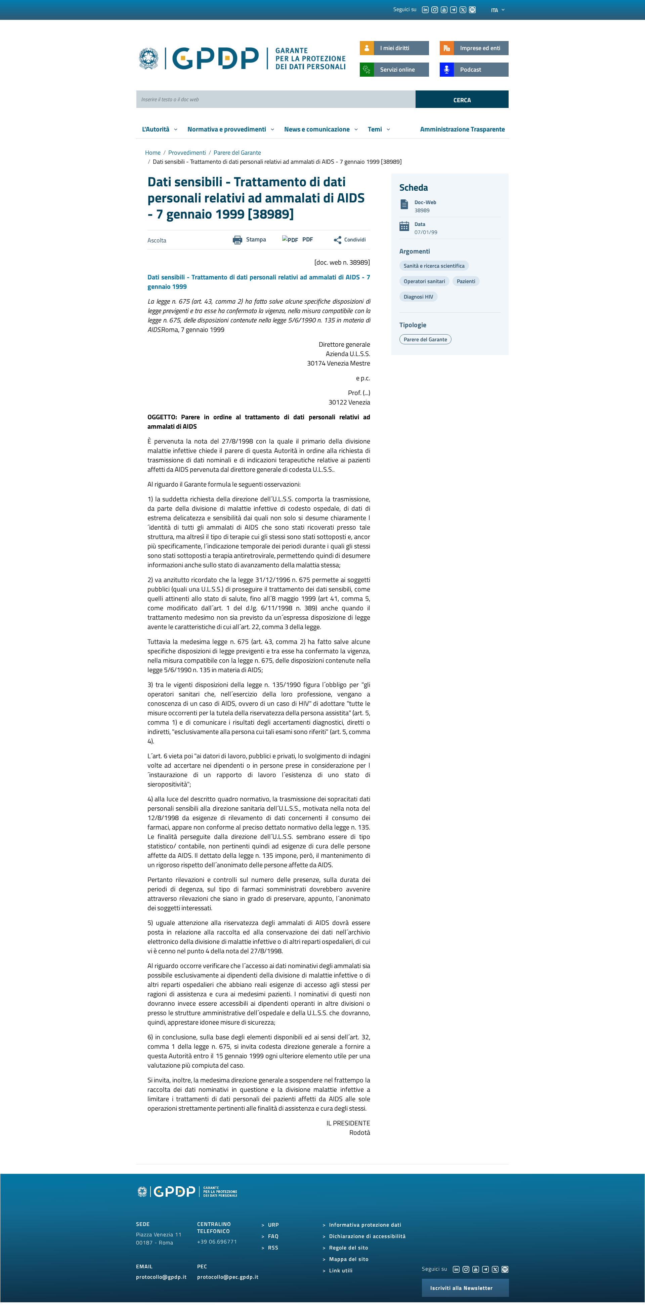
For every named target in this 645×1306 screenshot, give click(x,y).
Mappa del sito (349, 1259)
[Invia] (462, 99)
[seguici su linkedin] (425, 9)
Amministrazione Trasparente (462, 129)
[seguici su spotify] (472, 9)
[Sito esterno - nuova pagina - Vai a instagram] (466, 1269)
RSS (273, 1247)
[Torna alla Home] (242, 57)
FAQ (273, 1236)
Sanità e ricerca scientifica (434, 266)
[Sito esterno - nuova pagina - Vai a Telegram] (485, 1269)
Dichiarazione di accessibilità (367, 1236)
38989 (422, 210)
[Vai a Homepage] (188, 1199)
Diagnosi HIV (418, 297)
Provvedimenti (187, 152)
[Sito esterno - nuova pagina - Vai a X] (495, 1269)
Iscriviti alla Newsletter (461, 1288)
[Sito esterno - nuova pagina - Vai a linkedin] (456, 1269)
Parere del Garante (237, 152)
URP (273, 1225)
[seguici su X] (463, 9)
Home (153, 152)
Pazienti (466, 281)
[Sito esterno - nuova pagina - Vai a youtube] (475, 1269)
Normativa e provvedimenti (227, 129)
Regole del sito (348, 1247)
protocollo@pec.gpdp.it (228, 1277)
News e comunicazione (317, 129)
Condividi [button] (355, 239)
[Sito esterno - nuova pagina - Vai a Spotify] (505, 1269)
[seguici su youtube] (444, 9)
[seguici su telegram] (453, 9)
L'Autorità (156, 129)
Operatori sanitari (424, 281)
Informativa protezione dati (365, 1225)
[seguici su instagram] (434, 9)
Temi (375, 129)
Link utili (341, 1270)
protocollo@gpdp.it (161, 1277)
